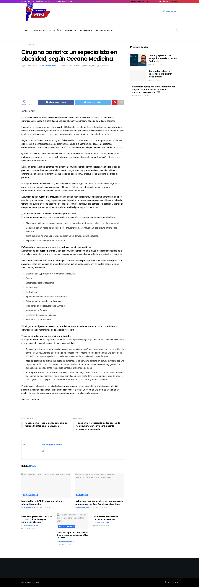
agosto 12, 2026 (156, 65)
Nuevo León (103, 66)
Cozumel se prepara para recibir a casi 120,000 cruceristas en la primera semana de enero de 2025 (153, 89)
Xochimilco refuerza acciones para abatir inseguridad (160, 74)
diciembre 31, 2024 (140, 96)
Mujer (94, 66)
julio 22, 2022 (155, 80)
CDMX (23, 1)
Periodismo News (48, 66)
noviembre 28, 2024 (101, 526)
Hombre (31, 45)
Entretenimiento (66, 526)
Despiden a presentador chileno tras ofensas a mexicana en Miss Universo (72, 535)
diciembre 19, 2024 (65, 544)
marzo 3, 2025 (46, 508)
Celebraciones (30, 495)
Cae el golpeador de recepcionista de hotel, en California (163, 58)
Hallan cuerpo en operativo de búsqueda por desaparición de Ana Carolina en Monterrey (99, 503)
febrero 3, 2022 (66, 66)
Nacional (31, 1)
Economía (57, 1)
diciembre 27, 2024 (30, 528)
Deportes (48, 1)
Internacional (67, 1)
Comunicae (33, 399)
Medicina (87, 66)
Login (175, 1)
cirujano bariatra (70, 130)
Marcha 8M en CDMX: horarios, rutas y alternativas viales (41, 503)
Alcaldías (39, 1)
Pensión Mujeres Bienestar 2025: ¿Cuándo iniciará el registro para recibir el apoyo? (36, 519)
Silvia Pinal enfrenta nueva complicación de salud (105, 518)
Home (23, 45)
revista (33, 140)
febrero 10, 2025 (100, 508)
